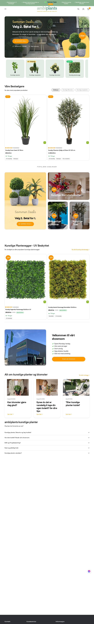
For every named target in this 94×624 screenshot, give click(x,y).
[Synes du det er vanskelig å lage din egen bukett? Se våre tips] (47, 387)
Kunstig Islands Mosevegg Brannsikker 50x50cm (62, 307)
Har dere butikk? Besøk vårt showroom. (17, 437)
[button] (20, 41)
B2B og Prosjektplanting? (13, 443)
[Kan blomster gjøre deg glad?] (18, 387)
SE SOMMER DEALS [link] (25, 224)
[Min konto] (83, 9)
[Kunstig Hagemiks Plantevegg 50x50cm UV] (26, 279)
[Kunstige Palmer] (58, 215)
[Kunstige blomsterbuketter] (68, 186)
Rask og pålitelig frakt (11, 448)
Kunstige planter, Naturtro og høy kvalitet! (18, 432)
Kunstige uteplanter (82, 90)
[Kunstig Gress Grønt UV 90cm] (26, 120)
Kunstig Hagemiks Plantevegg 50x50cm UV (18, 309)
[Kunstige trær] (79, 215)
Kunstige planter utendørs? (13, 453)
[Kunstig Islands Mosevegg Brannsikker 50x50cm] (68, 279)
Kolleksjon (56, 90)
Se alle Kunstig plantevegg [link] (80, 249)
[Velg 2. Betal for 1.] (25, 200)
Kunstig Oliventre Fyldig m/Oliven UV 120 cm (61, 150)
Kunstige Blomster (68, 90)
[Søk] (78, 9)
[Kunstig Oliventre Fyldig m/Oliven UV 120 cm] (68, 120)
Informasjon (60, 621)
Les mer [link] (9, 414)
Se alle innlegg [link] (83, 375)
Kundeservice (31, 621)
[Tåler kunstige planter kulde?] (76, 387)
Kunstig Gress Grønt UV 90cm (14, 150)
